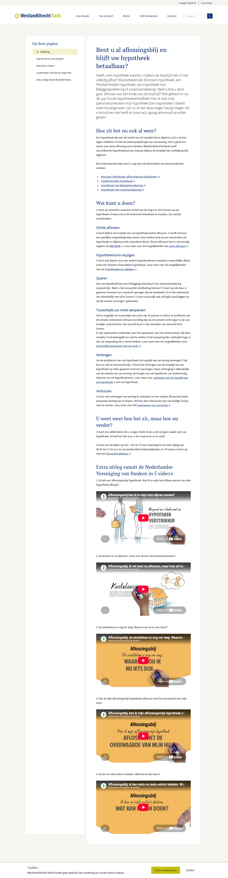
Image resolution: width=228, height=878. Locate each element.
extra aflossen (177, 246)
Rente (126, 16)
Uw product (106, 16)
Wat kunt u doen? (45, 65)
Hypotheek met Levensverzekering (121, 189)
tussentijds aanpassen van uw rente (117, 346)
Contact (172, 16)
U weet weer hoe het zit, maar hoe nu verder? (57, 72)
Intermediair (206, 3)
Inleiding (44, 51)
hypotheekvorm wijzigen (119, 269)
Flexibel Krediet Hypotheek (117, 181)
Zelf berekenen (148, 16)
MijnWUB (115, 246)
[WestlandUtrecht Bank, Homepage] (31, 16)
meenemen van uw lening (152, 405)
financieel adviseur (117, 453)
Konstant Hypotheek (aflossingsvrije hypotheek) (129, 176)
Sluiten (190, 870)
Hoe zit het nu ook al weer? (50, 58)
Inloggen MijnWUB (187, 3)
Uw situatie (82, 16)
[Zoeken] (209, 16)
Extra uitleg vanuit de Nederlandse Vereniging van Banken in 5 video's (57, 79)
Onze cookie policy (166, 870)
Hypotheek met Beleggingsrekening (122, 185)
